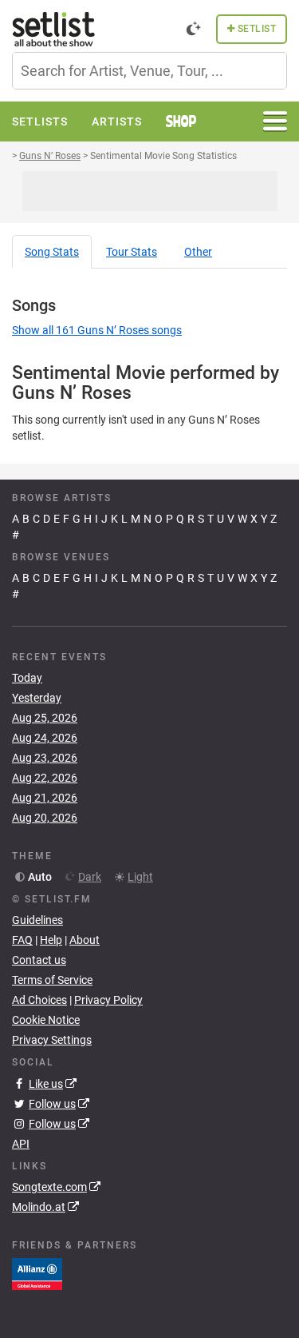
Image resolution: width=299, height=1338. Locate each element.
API (21, 1143)
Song (52, 251)
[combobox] (149, 71)
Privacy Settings (52, 1039)
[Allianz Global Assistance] (37, 1273)
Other (198, 251)
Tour (131, 251)
